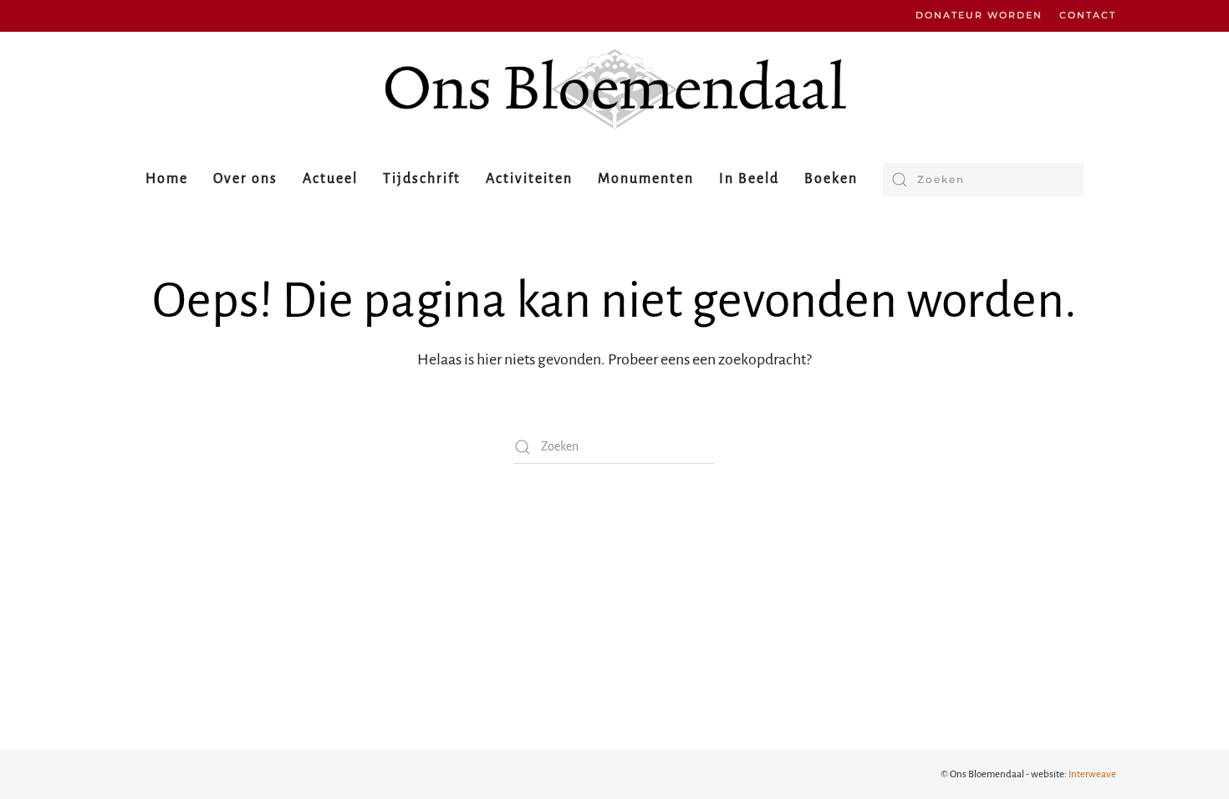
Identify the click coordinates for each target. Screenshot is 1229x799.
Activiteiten (529, 178)
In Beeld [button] (749, 178)
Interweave (1092, 774)
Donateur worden (979, 15)
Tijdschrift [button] (422, 178)
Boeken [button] (831, 178)
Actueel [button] (330, 178)
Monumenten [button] (646, 178)
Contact (1087, 15)
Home (166, 178)
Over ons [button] (245, 178)
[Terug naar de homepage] (614, 89)
